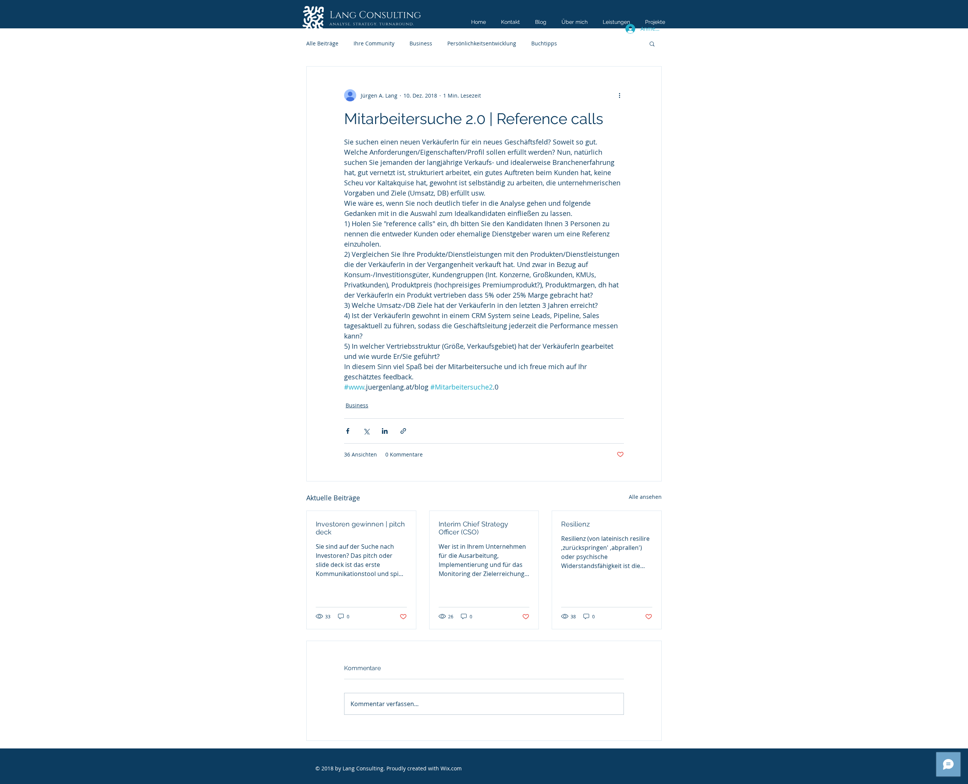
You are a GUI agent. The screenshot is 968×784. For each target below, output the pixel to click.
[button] (652, 43)
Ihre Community (374, 43)
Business (421, 43)
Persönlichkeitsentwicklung (481, 43)
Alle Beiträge (322, 43)
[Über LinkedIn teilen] (384, 431)
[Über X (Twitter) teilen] (366, 431)
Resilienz (575, 524)
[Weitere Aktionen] (619, 95)
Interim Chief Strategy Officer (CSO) (473, 528)
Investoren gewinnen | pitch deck (360, 528)
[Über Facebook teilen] (347, 431)
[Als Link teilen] (403, 431)
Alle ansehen (645, 496)
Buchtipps (544, 43)
